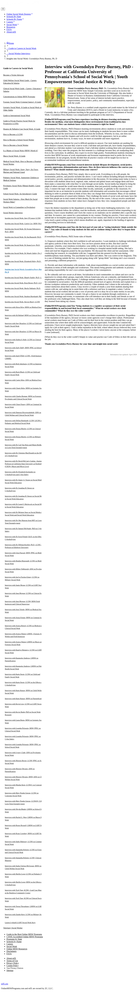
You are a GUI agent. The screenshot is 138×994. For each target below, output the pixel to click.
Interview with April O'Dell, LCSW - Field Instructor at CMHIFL (24, 357)
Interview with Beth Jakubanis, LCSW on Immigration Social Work (24, 365)
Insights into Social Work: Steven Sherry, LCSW (22, 302)
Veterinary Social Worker (13, 928)
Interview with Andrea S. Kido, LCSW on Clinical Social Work (23, 341)
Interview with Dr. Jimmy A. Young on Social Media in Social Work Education (24, 481)
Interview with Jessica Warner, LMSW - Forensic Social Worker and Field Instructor (25, 635)
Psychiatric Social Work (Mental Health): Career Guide (21, 187)
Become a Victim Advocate (13, 75)
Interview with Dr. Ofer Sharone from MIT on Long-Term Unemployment (23, 521)
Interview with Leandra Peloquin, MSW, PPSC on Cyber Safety (23, 737)
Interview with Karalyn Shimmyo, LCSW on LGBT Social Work (23, 651)
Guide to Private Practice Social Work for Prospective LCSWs (19, 122)
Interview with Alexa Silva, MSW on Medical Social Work (24, 308)
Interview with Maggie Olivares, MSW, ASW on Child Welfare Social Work (24, 778)
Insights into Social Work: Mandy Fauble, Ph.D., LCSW (25, 278)
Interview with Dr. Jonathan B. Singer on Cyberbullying (19, 489)
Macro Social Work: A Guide (14, 156)
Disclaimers (11, 951)
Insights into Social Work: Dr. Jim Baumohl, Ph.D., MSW (23, 238)
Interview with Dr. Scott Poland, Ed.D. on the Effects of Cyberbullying (25, 538)
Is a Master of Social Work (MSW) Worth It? (20, 151)
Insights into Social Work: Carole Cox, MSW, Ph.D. (23, 224)
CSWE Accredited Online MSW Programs (24, 937)
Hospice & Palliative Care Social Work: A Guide (21, 129)
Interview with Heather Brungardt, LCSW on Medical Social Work (24, 562)
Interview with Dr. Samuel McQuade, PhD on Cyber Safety (23, 529)
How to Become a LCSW (13, 134)
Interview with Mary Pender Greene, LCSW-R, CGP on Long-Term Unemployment (24, 802)
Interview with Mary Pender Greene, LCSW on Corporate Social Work (22, 794)
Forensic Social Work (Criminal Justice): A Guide (22, 102)
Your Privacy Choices (14, 968)
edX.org (4, 984)
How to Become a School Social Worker (18, 140)
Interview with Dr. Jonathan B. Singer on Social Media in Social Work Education (24, 497)
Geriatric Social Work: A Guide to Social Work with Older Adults (23, 108)
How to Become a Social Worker (15, 145)
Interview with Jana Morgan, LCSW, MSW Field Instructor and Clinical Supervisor (22, 602)
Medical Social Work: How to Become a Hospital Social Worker (22, 162)
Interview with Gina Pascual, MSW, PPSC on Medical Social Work (24, 554)
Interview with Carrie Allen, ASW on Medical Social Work (24, 381)
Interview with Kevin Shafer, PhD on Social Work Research (23, 713)
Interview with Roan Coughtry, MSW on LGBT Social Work (24, 834)
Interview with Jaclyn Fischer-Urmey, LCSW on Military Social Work (22, 578)
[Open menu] (3, 9)
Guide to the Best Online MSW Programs (24, 934)
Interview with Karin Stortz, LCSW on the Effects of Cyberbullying (23, 683)
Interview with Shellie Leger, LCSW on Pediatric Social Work (25, 875)
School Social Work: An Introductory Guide (20, 194)
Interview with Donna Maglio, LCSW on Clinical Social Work (23, 430)
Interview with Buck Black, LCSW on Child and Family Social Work (22, 373)
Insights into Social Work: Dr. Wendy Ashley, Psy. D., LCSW (24, 254)
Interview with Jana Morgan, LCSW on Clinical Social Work (24, 594)
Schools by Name (14, 941)
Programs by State (14, 939)
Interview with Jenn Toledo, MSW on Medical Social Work (24, 610)
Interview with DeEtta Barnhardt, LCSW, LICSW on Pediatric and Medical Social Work (23, 422)
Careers (9, 944)
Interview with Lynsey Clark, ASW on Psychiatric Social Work (23, 754)
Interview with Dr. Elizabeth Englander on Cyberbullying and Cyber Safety (20, 473)
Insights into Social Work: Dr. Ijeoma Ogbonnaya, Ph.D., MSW (23, 230)
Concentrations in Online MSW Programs (19, 97)
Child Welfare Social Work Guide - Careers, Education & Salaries (20, 81)
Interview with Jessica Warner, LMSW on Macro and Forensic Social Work (24, 643)
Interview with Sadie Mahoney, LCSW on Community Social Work (24, 843)
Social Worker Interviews (13, 213)
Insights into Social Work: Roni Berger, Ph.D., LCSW (24, 283)
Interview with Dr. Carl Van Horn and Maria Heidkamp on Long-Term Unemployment (24, 446)
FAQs (9, 954)
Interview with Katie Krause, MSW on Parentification (24, 699)
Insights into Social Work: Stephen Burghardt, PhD (23, 296)
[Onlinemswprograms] (20, 6)
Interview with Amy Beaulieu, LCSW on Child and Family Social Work (23, 324)
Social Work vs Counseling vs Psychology (19, 207)
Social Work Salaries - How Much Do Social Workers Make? (20, 200)
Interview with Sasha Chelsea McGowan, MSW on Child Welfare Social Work (23, 867)
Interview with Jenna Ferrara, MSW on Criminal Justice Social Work (25, 619)
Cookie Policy (12, 965)
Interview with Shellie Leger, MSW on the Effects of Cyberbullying (24, 883)
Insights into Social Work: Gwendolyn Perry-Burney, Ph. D (25, 270)
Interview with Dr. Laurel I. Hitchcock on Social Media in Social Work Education (25, 505)
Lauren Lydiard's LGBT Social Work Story (20, 923)
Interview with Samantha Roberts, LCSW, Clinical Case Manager (25, 859)
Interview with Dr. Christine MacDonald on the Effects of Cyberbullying (24, 454)
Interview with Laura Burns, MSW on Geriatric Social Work (24, 721)
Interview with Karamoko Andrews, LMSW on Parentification (21, 659)
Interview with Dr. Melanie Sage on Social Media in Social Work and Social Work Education (23, 513)
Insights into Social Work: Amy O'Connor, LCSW (23, 218)
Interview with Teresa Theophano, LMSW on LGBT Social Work (23, 907)
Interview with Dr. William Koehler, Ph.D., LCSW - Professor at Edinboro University (23, 546)
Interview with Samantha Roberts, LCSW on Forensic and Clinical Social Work (24, 851)
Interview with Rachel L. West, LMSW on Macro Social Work (25, 818)
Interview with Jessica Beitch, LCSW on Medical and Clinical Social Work (24, 627)
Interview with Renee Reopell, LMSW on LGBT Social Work (25, 826)
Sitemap (9, 970)
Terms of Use (12, 961)
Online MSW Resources (16, 949)
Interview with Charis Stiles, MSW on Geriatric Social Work (24, 389)
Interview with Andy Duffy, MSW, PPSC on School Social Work (23, 349)
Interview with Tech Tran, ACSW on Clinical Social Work (23, 899)
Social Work (11, 946)
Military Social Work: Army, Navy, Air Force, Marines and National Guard (21, 171)
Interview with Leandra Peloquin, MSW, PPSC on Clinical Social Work (23, 729)
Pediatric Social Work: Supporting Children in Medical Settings (21, 179)
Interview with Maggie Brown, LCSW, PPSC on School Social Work (25, 762)
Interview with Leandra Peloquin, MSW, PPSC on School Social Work (23, 745)
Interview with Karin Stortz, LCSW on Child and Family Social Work (22, 675)
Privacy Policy (12, 963)
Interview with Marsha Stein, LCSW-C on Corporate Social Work (24, 786)
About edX (11, 958)
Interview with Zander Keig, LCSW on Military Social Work (24, 915)
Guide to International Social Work (16, 116)
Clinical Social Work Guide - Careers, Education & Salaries (22, 90)
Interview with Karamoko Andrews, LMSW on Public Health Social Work (24, 667)
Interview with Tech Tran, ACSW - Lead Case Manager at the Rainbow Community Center (24, 891)
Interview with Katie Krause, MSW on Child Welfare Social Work (24, 691)
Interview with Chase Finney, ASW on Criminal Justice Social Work (25, 405)
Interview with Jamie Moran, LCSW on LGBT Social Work (24, 586)
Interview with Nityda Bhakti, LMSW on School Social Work (25, 810)
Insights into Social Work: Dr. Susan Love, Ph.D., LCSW (22, 246)
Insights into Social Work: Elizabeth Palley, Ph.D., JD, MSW (24, 262)
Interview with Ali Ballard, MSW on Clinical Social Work (23, 316)
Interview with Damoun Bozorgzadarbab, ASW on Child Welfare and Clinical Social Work (23, 413)
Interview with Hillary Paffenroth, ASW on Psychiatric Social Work (24, 570)
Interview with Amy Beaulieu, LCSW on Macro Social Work (24, 332)
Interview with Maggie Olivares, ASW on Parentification (20, 770)
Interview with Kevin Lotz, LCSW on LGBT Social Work (23, 705)
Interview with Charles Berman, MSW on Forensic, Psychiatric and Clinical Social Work (23, 397)
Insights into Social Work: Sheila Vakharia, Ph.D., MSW (23, 289)
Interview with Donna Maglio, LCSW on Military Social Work (23, 438)
